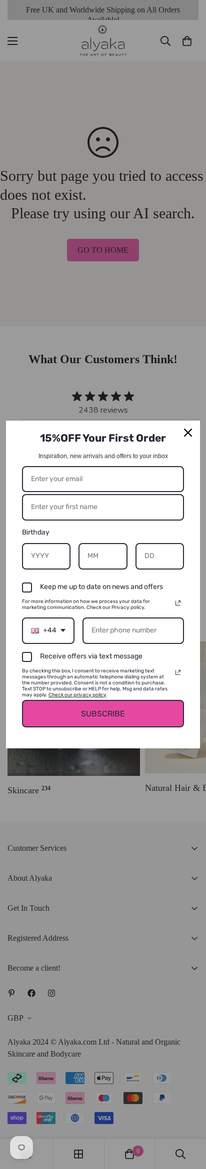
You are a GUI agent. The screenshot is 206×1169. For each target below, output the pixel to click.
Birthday (36, 532)
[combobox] (48, 630)
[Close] (188, 433)
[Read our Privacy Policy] (178, 603)
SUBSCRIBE (103, 713)
